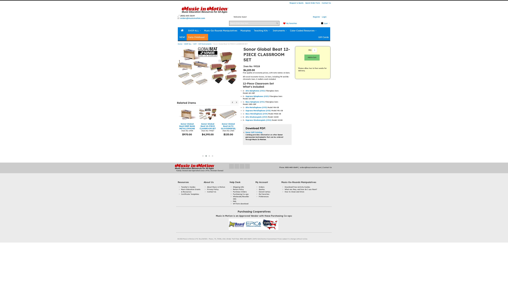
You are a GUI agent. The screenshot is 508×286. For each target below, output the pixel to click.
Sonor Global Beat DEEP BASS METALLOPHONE (187, 126)
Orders (261, 187)
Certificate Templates (190, 194)
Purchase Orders (240, 192)
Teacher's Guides (188, 187)
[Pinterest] (247, 166)
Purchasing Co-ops (241, 194)
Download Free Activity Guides (297, 187)
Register (316, 17)
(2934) (257, 114)
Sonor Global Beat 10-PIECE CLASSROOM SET (208, 126)
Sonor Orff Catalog (254, 132)
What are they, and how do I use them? (301, 189)
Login (324, 17)
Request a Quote (296, 3)
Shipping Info (238, 187)
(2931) (255, 102)
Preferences (264, 197)
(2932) (258, 111)
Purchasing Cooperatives (254, 211)
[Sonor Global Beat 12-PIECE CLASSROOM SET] (208, 48)
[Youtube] (242, 166)
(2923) (256, 117)
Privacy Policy (213, 189)
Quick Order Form (312, 3)
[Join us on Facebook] (237, 166)
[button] (203, 156)
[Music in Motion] (205, 10)
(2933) (256, 107)
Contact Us (326, 3)
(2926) (255, 91)
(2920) (258, 120)
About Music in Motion (216, 187)
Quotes (262, 189)
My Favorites (291, 23)
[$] (324, 23)
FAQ (234, 201)
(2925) (257, 96)
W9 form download (240, 204)
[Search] (277, 23)
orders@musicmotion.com (310, 167)
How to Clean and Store (294, 192)
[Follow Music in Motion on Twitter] (231, 166)
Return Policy (238, 189)
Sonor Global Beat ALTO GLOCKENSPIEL (228, 126)
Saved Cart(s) (264, 192)
